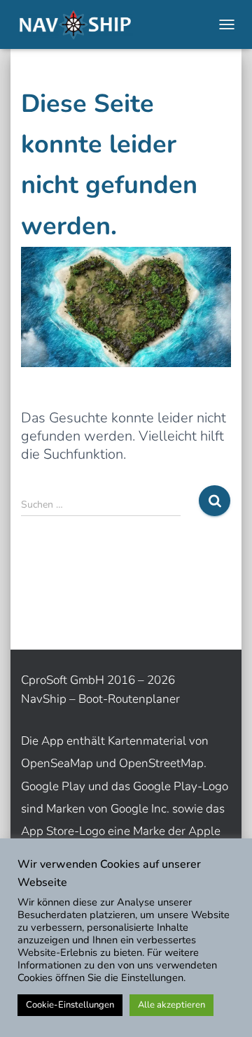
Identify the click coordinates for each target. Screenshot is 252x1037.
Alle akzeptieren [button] (171, 1005)
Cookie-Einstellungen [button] (70, 1005)
